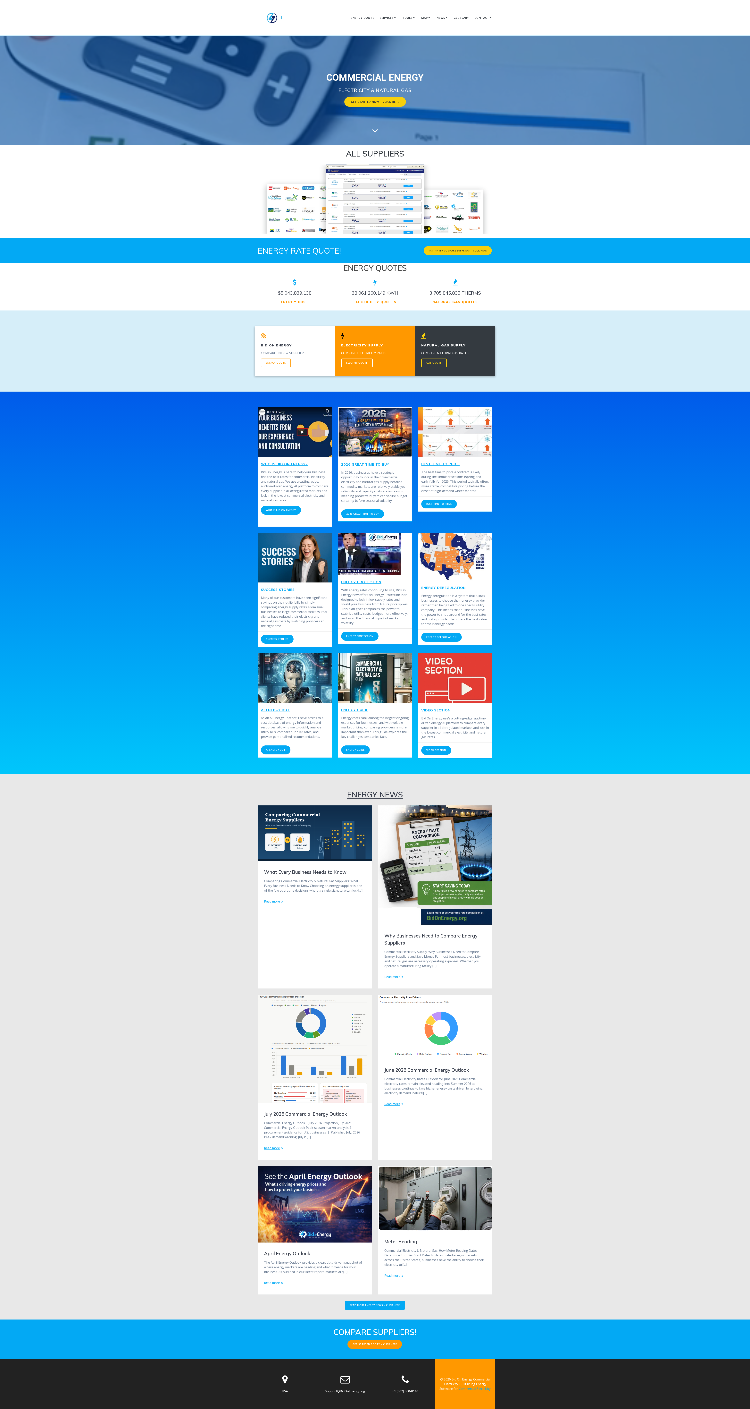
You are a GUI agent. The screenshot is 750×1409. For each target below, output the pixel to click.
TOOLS (407, 18)
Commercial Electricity (475, 1389)
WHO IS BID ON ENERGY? (284, 464)
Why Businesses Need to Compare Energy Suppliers (431, 939)
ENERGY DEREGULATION (443, 587)
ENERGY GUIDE (354, 710)
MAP (424, 18)
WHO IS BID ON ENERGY (281, 510)
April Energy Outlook (287, 1253)
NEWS (441, 18)
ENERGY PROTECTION (361, 582)
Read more (272, 901)
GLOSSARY (461, 18)
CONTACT (481, 18)
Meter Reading (400, 1241)
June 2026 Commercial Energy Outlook (426, 1070)
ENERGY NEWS (375, 794)
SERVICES (387, 18)
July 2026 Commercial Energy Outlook (305, 1114)
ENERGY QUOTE (362, 18)
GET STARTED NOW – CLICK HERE (375, 102)
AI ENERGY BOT (275, 710)
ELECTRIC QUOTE (357, 362)
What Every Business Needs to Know (305, 872)
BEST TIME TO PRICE (439, 503)
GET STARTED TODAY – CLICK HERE (375, 1344)
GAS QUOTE (434, 362)
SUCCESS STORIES (278, 589)
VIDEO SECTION (436, 710)
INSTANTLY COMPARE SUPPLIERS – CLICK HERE (458, 250)
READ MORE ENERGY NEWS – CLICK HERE (375, 1305)
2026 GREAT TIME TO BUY (365, 464)
